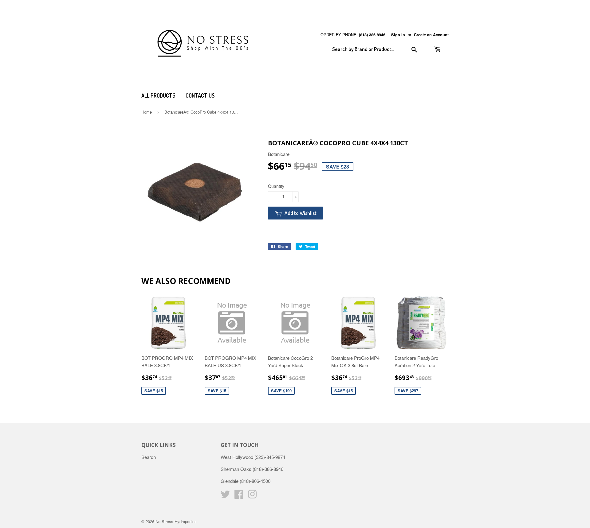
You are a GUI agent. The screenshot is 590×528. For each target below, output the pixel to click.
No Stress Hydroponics (176, 521)
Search (148, 457)
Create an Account (431, 34)
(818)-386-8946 (372, 34)
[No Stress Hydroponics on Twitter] (225, 496)
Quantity (276, 186)
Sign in (398, 34)
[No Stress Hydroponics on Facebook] (238, 496)
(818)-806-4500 (255, 481)
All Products (158, 95)
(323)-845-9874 (269, 457)
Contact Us (200, 95)
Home (146, 112)
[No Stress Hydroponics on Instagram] (252, 496)
